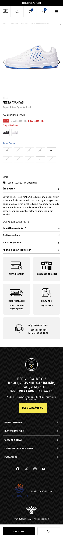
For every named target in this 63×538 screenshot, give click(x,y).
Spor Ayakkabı (27, 23)
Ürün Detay (9, 188)
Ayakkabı (15, 23)
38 (29, 150)
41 (7, 159)
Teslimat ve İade (11, 235)
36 (7, 150)
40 (51, 150)
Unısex (6, 23)
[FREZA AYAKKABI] (6, 132)
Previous (5, 62)
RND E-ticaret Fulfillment (41, 491)
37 (18, 150)
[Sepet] (43, 11)
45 (51, 159)
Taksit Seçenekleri (12, 242)
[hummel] (5, 11)
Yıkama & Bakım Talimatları (17, 250)
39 (40, 150)
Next (58, 62)
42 (18, 159)
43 (29, 159)
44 (40, 159)
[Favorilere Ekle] (48, 531)
